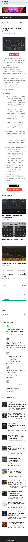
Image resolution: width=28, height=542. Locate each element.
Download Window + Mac (14, 189)
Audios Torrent (13, 538)
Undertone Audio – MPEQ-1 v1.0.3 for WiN (14, 263)
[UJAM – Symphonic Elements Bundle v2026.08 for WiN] (14, 206)
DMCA (3, 540)
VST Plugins (8, 26)
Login (24, 285)
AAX (2, 26)
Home (3, 22)
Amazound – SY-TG (17, 384)
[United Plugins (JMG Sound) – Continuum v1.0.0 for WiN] (14, 230)
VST (5, 26)
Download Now (14, 54)
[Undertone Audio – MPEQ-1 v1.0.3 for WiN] (14, 254)
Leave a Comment (14, 33)
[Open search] (24, 17)
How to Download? (10, 540)
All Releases (9, 22)
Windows (14, 26)
